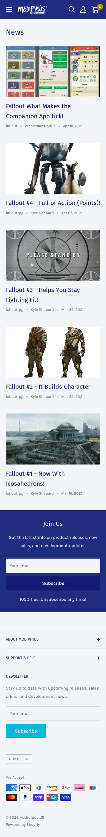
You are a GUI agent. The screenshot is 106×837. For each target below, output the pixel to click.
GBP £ (14, 759)
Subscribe (53, 583)
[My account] (83, 9)
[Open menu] (9, 9)
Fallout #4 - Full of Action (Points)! (53, 203)
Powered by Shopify (23, 824)
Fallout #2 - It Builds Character (48, 386)
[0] (95, 9)
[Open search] (72, 9)
